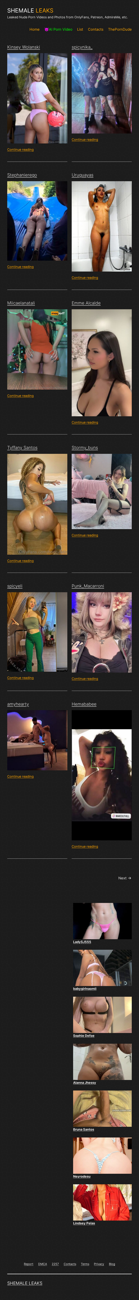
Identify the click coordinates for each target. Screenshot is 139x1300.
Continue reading (20, 149)
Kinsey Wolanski (23, 47)
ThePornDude (120, 29)
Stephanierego (22, 175)
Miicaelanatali (21, 303)
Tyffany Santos (22, 447)
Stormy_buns (85, 447)
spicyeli (14, 586)
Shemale (30, 10)
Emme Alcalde (86, 303)
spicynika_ (82, 47)
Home (35, 29)
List (80, 29)
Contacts (95, 29)
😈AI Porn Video (58, 29)
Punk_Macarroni (88, 586)
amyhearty (18, 704)
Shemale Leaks (24, 1283)
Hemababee (84, 704)
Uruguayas (82, 175)
